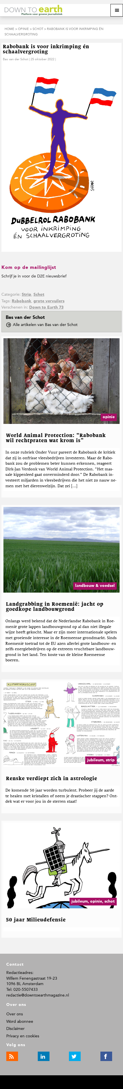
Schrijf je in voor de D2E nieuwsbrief (33, 276)
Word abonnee (19, 1021)
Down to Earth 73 (46, 307)
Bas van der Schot (15, 59)
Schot (38, 295)
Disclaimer (15, 1028)
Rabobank (21, 301)
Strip (26, 295)
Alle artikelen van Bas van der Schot (47, 325)
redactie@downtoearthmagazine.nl (37, 995)
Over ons (14, 1014)
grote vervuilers (48, 301)
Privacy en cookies (22, 1036)
